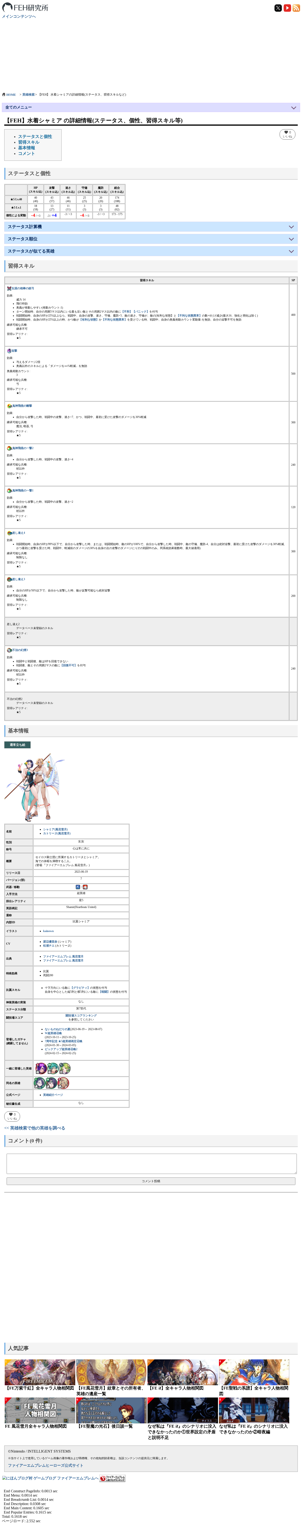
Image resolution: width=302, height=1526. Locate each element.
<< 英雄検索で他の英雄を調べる (34, 1128)
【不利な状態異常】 (189, 315)
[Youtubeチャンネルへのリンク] (288, 8)
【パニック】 (140, 311)
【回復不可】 (68, 665)
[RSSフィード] (296, 8)
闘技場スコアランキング (81, 1015)
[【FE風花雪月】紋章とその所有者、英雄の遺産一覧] (111, 1372)
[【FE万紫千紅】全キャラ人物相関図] (40, 1372)
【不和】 (126, 311)
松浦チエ (49, 945)
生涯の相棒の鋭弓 (23, 288)
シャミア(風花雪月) (55, 829)
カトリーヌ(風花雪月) (57, 833)
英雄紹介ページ (53, 1094)
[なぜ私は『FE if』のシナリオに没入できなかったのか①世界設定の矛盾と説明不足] (182, 1410)
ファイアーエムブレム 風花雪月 (63, 956)
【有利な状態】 (89, 319)
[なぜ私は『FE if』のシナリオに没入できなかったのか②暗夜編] (254, 1410)
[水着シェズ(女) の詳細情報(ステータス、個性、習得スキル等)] (41, 1068)
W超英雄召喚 (53, 1033)
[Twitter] (278, 8)
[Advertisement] (151, 53)
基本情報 (26, 147)
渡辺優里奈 (50, 941)
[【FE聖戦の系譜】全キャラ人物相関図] (254, 1372)
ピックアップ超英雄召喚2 (61, 1049)
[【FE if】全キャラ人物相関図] (182, 1372)
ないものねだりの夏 (57, 1029)
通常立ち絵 (17, 745)
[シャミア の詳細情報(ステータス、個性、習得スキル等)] (40, 1082)
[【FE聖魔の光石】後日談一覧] (111, 1410)
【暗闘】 (104, 991)
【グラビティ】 (80, 987)
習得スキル (28, 142)
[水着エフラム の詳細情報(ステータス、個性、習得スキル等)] (53, 1068)
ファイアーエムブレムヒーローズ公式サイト (46, 1465)
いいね (287, 134)
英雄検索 (28, 94)
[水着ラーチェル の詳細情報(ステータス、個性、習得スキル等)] (65, 1068)
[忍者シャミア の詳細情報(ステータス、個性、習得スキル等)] (51, 1082)
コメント (26, 153)
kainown (48, 931)
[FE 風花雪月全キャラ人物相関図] (40, 1410)
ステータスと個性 (35, 136)
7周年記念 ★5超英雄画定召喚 (63, 1041)
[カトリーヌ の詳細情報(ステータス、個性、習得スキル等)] (63, 1082)
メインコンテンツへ (19, 16)
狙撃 (14, 350)
